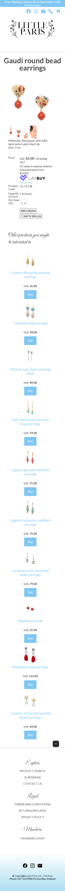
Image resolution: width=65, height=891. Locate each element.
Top (56, 744)
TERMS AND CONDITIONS (32, 804)
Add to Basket (28, 210)
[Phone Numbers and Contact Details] (50, 12)
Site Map (48, 875)
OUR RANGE (32, 777)
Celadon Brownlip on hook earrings (30, 275)
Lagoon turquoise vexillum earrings (30, 522)
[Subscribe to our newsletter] (43, 12)
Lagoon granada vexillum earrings (30, 472)
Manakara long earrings (30, 667)
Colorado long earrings (30, 323)
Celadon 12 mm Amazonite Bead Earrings (30, 715)
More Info (26, 182)
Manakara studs (30, 621)
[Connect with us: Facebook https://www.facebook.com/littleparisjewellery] (28, 12)
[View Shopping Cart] (58, 12)
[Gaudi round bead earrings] (30, 123)
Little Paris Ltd (33, 875)
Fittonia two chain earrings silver (30, 371)
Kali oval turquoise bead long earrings (30, 421)
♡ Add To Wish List (31, 216)
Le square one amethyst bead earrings (30, 572)
